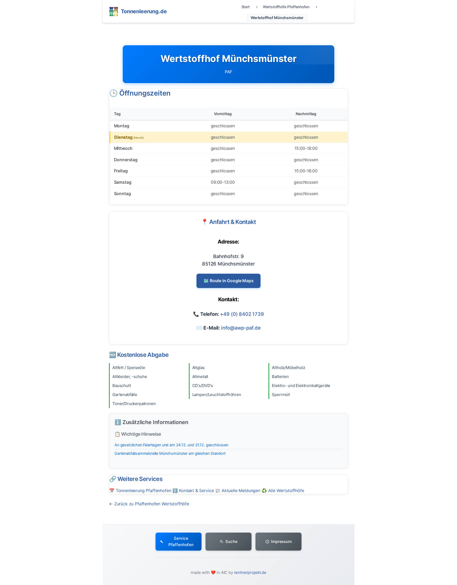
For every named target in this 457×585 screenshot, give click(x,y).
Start (245, 6)
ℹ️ (193, 490)
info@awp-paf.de (241, 328)
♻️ (283, 490)
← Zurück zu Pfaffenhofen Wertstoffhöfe (149, 503)
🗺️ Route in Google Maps (228, 280)
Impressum (281, 541)
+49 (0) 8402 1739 (242, 314)
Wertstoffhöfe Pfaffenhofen (286, 6)
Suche (231, 541)
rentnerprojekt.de (250, 572)
